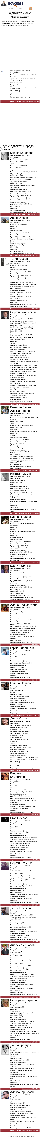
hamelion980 (19, 251)
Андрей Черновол (22, 945)
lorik (16, 1126)
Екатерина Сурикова (24, 1000)
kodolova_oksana (20, 210)
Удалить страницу (12, 1136)
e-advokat (18, 399)
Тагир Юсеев (19, 258)
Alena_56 (18, 640)
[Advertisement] (20, 47)
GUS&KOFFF (19, 464)
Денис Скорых (20, 718)
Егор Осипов (18, 818)
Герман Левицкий (22, 648)
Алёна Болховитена (23, 604)
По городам (22, 1136)
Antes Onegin (19, 217)
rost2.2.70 (18, 302)
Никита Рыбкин (20, 473)
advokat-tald (19, 593)
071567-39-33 (19, 556)
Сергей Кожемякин (23, 312)
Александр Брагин (22, 1092)
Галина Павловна (22, 683)
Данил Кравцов (20, 1045)
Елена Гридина (20, 516)
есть (16, 507)
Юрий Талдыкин (21, 565)
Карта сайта (30, 1136)
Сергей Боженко (21, 863)
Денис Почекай (20, 908)
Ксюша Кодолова (21, 152)
